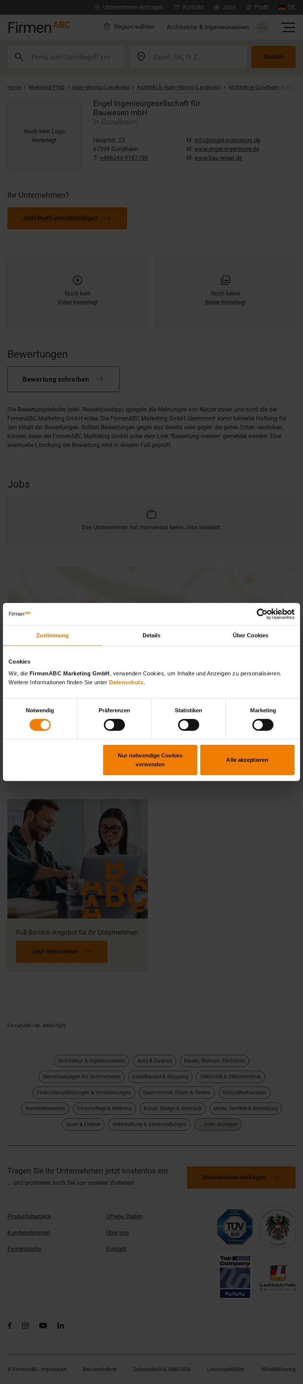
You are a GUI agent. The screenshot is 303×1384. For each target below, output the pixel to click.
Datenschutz (126, 682)
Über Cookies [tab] (250, 635)
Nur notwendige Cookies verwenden (150, 759)
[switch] (114, 725)
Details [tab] (152, 635)
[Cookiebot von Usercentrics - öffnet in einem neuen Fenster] (262, 614)
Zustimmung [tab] (52, 635)
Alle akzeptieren (247, 760)
